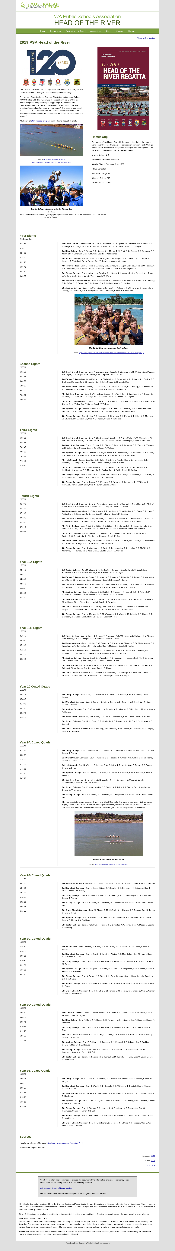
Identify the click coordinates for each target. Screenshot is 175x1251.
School (82, 31)
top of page (150, 1165)
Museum (119, 31)
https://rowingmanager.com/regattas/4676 (64, 1143)
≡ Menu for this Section (145, 38)
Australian (70, 31)
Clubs (108, 31)
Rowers (131, 31)
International (55, 31)
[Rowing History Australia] (38, 9)
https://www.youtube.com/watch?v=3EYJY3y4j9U (111, 864)
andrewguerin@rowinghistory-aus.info (56, 1188)
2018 (153, 1156)
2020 (153, 1161)
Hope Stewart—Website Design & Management (92, 1243)
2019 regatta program (40, 121)
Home (42, 31)
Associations (95, 31)
